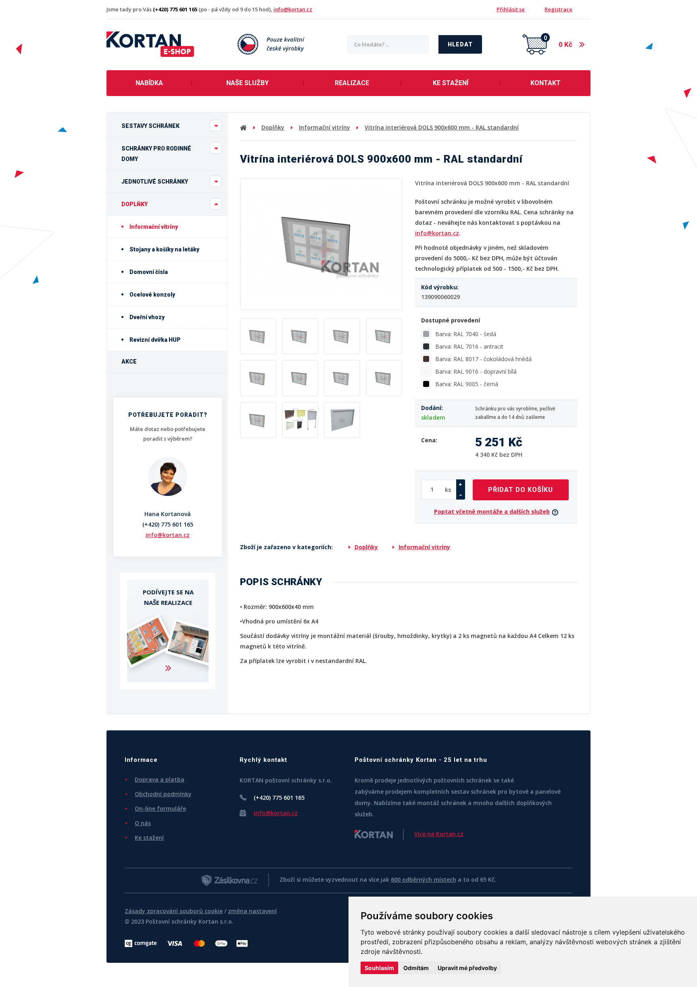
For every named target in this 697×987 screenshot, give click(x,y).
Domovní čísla (148, 272)
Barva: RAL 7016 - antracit (469, 346)
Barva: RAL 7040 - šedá (465, 334)
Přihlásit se (511, 9)
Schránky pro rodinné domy (156, 153)
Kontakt (545, 83)
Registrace (558, 9)
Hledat (460, 44)
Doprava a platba (159, 779)
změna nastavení (252, 911)
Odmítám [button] (416, 967)
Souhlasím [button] (379, 967)
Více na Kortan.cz (438, 834)
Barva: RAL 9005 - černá (466, 384)
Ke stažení (450, 83)
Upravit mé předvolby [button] (467, 967)
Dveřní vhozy (146, 317)
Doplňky (134, 204)
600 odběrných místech (423, 879)
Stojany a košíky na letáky (163, 249)
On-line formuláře (160, 808)
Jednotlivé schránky (154, 181)
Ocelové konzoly (151, 294)
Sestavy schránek (150, 126)
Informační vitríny (153, 227)
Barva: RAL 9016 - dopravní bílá (476, 371)
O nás (143, 823)
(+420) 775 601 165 (167, 524)
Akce (129, 361)
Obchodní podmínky (163, 794)
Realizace (352, 83)
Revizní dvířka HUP (154, 340)
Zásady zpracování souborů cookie (174, 911)
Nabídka (149, 83)
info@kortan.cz (292, 9)
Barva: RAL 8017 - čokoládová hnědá (483, 359)
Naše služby (247, 83)
